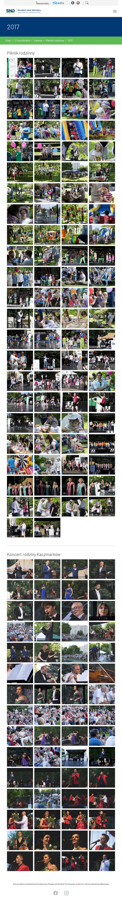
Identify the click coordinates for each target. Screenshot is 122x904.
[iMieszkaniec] (43, 2)
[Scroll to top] (115, 897)
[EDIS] (58, 2)
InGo (81, 884)
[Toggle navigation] (115, 11)
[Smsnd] (23, 11)
